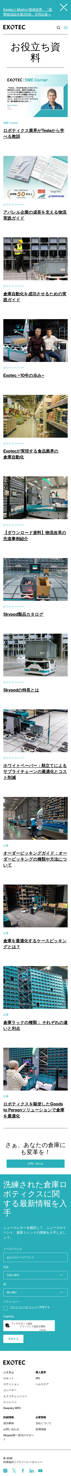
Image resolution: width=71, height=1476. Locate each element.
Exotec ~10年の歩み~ (23, 375)
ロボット (8, 1378)
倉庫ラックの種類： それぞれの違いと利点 (35, 1025)
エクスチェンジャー (15, 1396)
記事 (6, 845)
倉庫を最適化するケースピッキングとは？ (35, 943)
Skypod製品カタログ (23, 614)
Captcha (8, 1316)
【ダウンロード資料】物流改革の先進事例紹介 (34, 535)
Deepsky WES (12, 1408)
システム (8, 1372)
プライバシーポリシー (29, 1462)
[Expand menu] (66, 28)
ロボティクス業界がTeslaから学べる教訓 (33, 133)
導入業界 (41, 1372)
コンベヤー (10, 1390)
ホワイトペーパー (13, 204)
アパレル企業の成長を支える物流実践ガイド (35, 215)
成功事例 (8, 1423)
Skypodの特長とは (21, 689)
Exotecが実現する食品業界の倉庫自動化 (30, 454)
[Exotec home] (15, 27)
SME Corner (10, 122)
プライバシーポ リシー (23, 1307)
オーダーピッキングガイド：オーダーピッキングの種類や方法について (35, 859)
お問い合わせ (35, 1163)
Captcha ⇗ (46, 1330)
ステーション (11, 1384)
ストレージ (10, 1402)
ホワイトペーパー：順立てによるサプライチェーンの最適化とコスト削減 (35, 771)
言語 (6, 1267)
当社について (43, 1423)
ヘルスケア (42, 1384)
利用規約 (9, 1462)
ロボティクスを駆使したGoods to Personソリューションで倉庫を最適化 (33, 1109)
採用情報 (41, 1429)
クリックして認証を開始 (32, 1326)
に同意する (30, 1307)
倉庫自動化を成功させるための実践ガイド (34, 296)
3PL (38, 1378)
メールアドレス (12, 1248)
